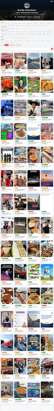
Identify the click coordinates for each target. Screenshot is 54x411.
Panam (23, 40)
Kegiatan (19, 37)
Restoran (2, 23)
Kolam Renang (49, 31)
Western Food (38, 25)
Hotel (29, 31)
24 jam (20, 28)
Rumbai (37, 40)
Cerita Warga (15, 37)
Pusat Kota (32, 40)
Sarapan (2, 28)
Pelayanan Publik (24, 37)
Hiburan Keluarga (24, 31)
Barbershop (3, 31)
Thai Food (33, 25)
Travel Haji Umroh (38, 34)
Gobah (11, 40)
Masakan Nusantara (43, 23)
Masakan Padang (3, 25)
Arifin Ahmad (7, 40)
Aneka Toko (48, 34)
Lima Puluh (15, 40)
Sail (39, 40)
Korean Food (28, 25)
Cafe (11, 23)
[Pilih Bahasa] (51, 1)
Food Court (24, 23)
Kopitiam (19, 23)
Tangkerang (7, 42)
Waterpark (44, 34)
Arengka (2, 40)
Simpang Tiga (48, 40)
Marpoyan (19, 40)
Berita (10, 37)
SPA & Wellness (17, 34)
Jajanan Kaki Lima (29, 23)
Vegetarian (46, 25)
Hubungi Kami (36, 16)
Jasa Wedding (33, 31)
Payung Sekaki (28, 40)
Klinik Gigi (37, 31)
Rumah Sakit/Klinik (11, 34)
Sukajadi (2, 42)
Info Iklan (30, 16)
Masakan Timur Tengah (11, 25)
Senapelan (43, 40)
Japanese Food (23, 25)
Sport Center (23, 34)
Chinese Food (18, 25)
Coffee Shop (15, 23)
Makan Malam (12, 28)
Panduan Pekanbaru (22, 16)
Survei (7, 37)
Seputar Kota (3, 37)
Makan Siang (7, 28)
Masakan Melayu (49, 23)
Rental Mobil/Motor (4, 34)
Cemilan (17, 28)
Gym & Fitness (18, 31)
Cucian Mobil (8, 31)
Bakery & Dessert (36, 23)
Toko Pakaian (33, 34)
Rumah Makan (7, 23)
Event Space (13, 31)
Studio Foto (28, 34)
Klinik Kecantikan (43, 31)
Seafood (42, 25)
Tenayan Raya (12, 42)
